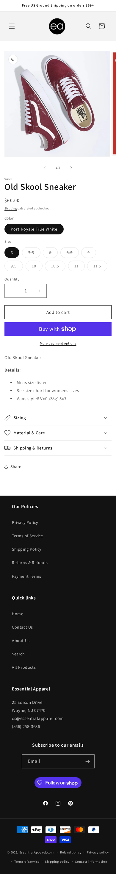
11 (79, 267)
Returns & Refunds (30, 562)
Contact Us (22, 627)
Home (17, 613)
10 (37, 267)
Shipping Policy (26, 549)
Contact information (91, 861)
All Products (24, 667)
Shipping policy (57, 861)
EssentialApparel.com (36, 852)
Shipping (10, 208)
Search (18, 654)
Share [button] (15, 466)
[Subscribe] (87, 761)
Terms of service (26, 861)
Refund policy (70, 852)
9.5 (17, 267)
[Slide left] (44, 167)
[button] (11, 26)
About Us (21, 640)
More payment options (58, 343)
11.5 (100, 267)
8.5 (73, 254)
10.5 (58, 267)
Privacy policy (98, 852)
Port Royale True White (34, 229)
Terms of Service (27, 535)
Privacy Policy (25, 522)
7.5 (34, 254)
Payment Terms (26, 576)
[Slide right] (71, 167)
